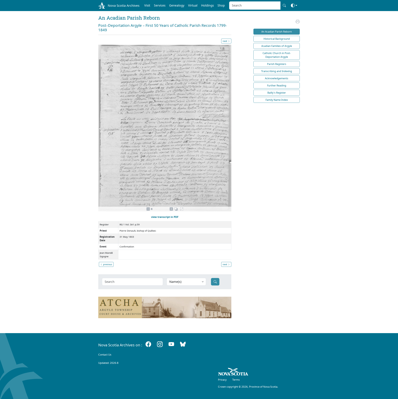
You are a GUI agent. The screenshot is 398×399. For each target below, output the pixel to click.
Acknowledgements (276, 78)
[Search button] (284, 5)
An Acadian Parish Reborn (276, 31)
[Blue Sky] (183, 344)
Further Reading (276, 85)
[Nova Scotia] (233, 372)
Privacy (222, 379)
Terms (236, 379)
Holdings (207, 5)
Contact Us (104, 354)
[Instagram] (160, 344)
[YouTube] (171, 344)
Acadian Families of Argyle (276, 46)
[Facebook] (148, 344)
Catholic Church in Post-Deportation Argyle (277, 55)
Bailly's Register (276, 92)
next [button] (225, 41)
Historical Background (277, 38)
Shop (221, 5)
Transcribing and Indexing (276, 71)
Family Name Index (277, 100)
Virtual (192, 5)
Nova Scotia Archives (123, 5)
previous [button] (107, 264)
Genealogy (176, 5)
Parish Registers (276, 64)
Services (159, 5)
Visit (147, 5)
